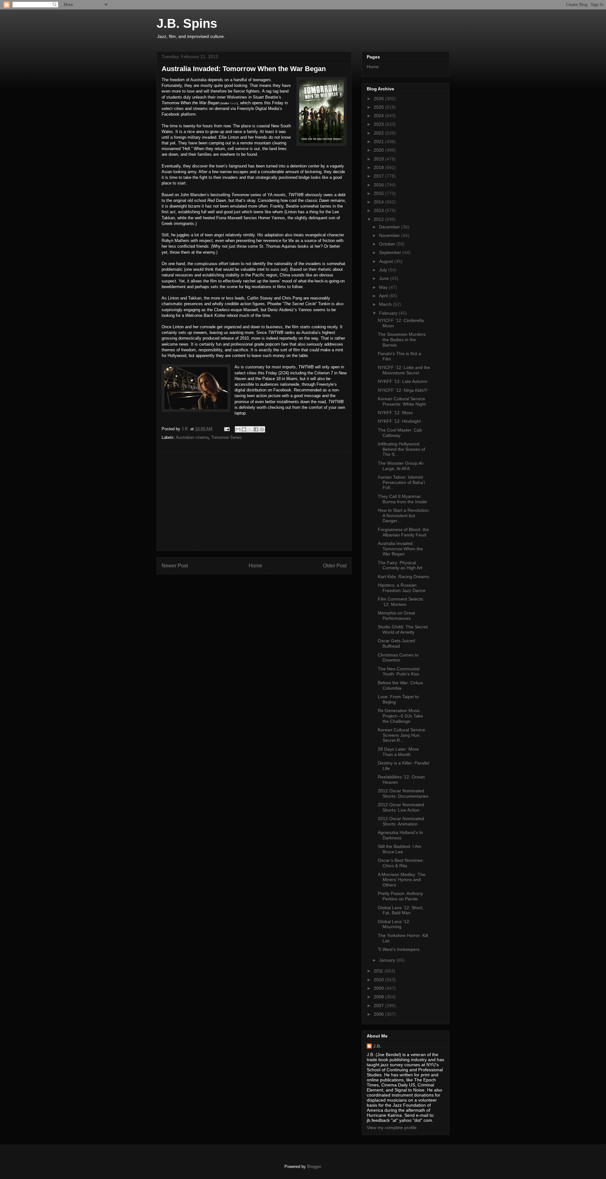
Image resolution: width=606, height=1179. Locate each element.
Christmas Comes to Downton (398, 657)
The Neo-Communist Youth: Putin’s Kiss (398, 671)
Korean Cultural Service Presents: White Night (402, 401)
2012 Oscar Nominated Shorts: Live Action (401, 807)
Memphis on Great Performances (396, 615)
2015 (379, 193)
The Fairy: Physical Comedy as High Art (400, 565)
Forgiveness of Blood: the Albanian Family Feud (403, 532)
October (387, 243)
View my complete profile (392, 1127)
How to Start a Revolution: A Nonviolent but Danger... (404, 515)
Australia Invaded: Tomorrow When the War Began (400, 549)
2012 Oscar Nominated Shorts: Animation (401, 821)
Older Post (335, 565)
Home (255, 565)
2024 (379, 115)
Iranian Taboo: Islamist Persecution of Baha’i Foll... (401, 482)
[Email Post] (226, 428)
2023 (379, 124)
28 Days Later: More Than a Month (398, 752)
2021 (379, 141)
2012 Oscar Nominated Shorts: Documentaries (403, 793)
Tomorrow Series (226, 437)
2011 (379, 970)
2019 (379, 158)
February (389, 313)
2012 (379, 219)
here (233, 103)
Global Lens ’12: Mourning (394, 924)
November (390, 235)
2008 (379, 996)
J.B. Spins (187, 23)
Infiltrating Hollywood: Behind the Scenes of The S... (401, 449)
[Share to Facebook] (256, 429)
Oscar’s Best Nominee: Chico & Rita (401, 863)
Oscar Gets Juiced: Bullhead (397, 643)
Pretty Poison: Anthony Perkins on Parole (400, 896)
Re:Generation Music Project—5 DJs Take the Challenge (400, 716)
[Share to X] (250, 429)
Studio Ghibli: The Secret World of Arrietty (403, 629)
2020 (379, 150)
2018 (379, 167)
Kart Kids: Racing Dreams (403, 576)
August (386, 261)
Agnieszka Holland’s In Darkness (400, 835)
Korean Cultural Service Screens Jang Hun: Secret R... (401, 735)
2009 (379, 988)
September (390, 252)
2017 (379, 175)
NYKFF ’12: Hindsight (399, 421)
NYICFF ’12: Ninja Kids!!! (402, 390)
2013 (379, 210)
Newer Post (175, 565)
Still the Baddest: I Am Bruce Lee (399, 849)
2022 (379, 133)
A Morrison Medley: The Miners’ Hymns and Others (401, 880)
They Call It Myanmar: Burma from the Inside (402, 499)
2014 (379, 201)
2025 (379, 107)
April (384, 295)
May (384, 287)
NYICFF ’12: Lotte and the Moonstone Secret (404, 370)
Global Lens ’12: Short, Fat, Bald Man (401, 910)
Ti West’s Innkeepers (398, 949)
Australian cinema (192, 437)
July (383, 269)
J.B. (377, 1046)
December (390, 226)
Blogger (314, 1166)
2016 (379, 184)
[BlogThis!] (244, 429)
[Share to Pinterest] (262, 429)
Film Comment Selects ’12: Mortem (400, 601)
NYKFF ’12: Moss (395, 412)
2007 (379, 1005)
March (386, 304)
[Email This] (238, 429)
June (384, 278)
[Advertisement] (254, 501)
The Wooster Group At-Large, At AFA (401, 466)
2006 (379, 1014)
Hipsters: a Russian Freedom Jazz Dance (401, 588)
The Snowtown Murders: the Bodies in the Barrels (402, 340)
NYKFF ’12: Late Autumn (402, 381)
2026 (379, 98)
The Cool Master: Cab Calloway (400, 432)
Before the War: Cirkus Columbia (400, 685)
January (387, 960)
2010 (379, 979)
